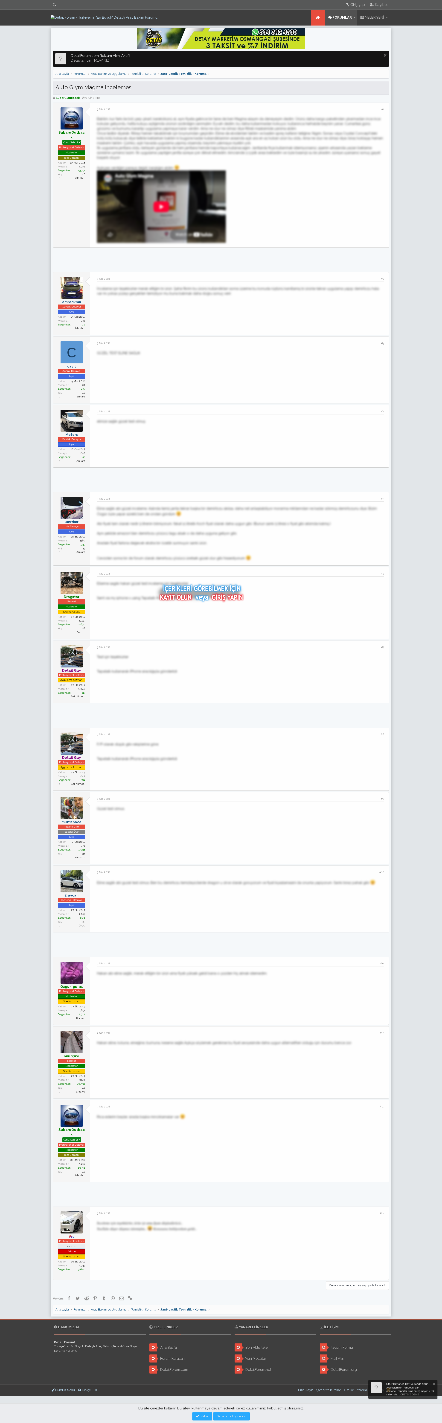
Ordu (82, 925)
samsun (80, 857)
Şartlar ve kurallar (328, 1390)
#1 (382, 109)
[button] (354, 18)
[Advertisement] (221, 259)
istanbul (80, 178)
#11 (382, 963)
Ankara (80, 461)
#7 (382, 647)
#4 (382, 411)
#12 (382, 1033)
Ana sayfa (318, 18)
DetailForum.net (257, 1370)
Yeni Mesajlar (255, 1359)
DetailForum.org (343, 1370)
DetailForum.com (173, 1370)
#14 (382, 1213)
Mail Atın (337, 1359)
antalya (80, 1091)
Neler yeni (374, 17)
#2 (382, 278)
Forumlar (342, 17)
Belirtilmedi (78, 696)
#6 (382, 573)
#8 (382, 734)
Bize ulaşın (305, 1390)
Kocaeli (80, 1018)
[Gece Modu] (54, 4)
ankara (81, 396)
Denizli (80, 632)
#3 (382, 343)
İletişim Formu (341, 1347)
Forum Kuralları (172, 1359)
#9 (382, 798)
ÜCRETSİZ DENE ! (409, 1394)
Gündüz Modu (65, 1390)
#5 (382, 498)
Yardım (362, 1390)
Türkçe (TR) (89, 1390)
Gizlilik (349, 1390)
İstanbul (80, 328)
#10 (381, 872)
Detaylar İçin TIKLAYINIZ (90, 60)
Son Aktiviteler (256, 1347)
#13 (382, 1106)
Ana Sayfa (168, 1347)
